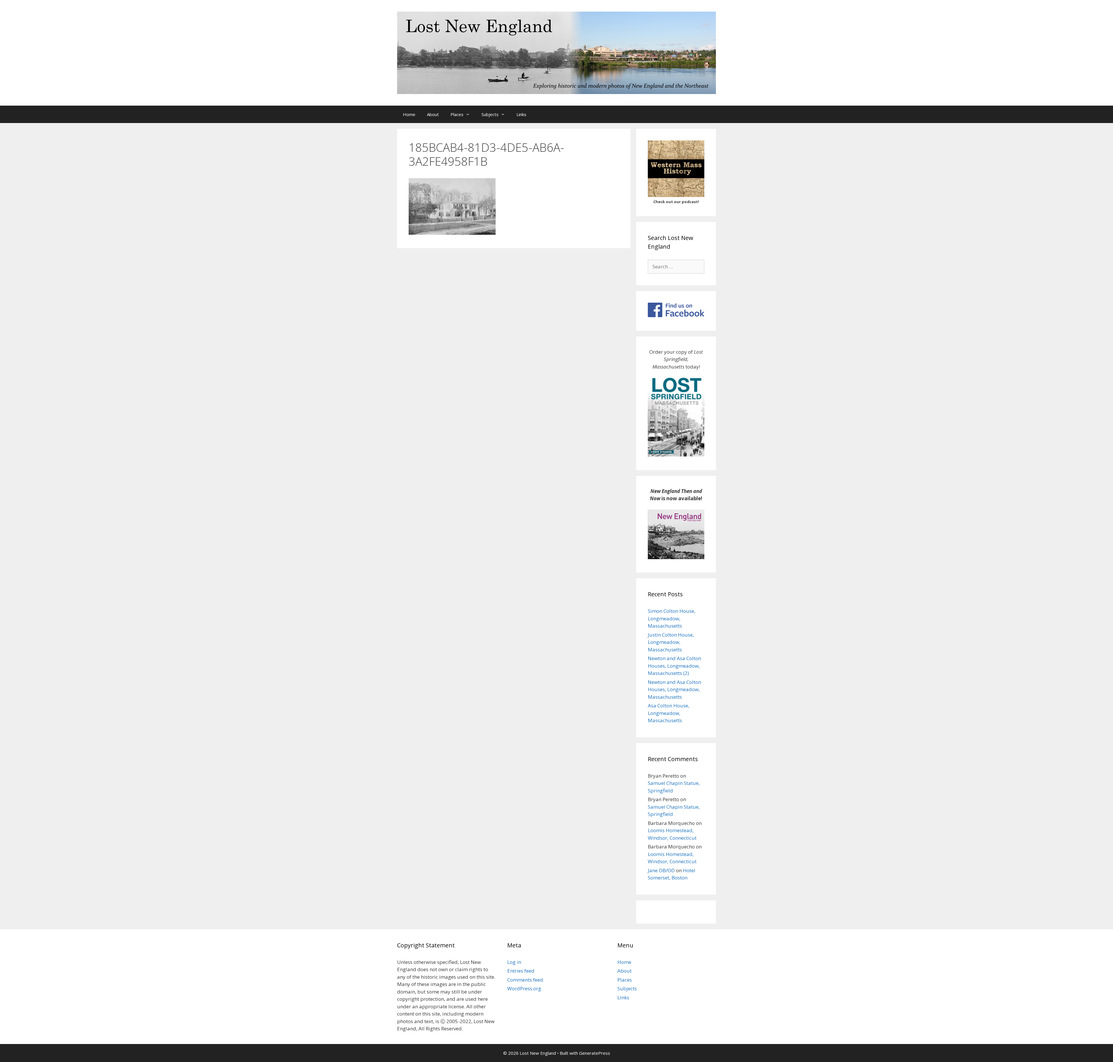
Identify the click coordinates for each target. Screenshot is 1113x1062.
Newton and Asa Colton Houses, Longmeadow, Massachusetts (674, 689)
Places (456, 114)
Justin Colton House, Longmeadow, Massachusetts (671, 642)
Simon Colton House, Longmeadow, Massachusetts (671, 618)
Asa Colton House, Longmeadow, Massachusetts (668, 713)
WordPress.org (524, 988)
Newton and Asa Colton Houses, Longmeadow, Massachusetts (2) (674, 665)
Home (409, 114)
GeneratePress (594, 1053)
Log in (514, 962)
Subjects (490, 114)
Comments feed (525, 979)
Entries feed (520, 970)
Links (521, 114)
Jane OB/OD (661, 870)
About (433, 114)
